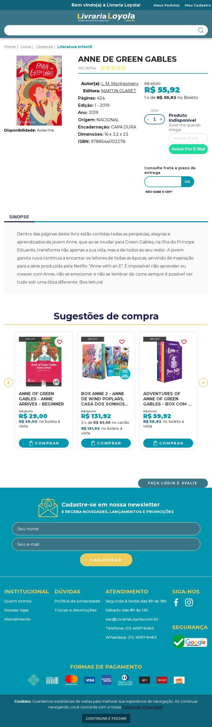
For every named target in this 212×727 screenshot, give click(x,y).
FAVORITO (60, 342)
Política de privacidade (77, 601)
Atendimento (17, 619)
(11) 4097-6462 (142, 637)
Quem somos (18, 601)
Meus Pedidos (167, 5)
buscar (201, 30)
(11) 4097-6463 (139, 628)
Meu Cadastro (198, 5)
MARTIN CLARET (118, 90)
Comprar (47, 443)
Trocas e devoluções (75, 610)
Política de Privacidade (142, 707)
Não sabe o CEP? (159, 192)
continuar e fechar (106, 718)
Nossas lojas (16, 610)
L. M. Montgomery (120, 83)
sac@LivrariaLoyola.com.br (132, 619)
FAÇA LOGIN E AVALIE (173, 483)
